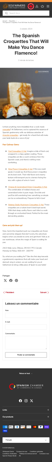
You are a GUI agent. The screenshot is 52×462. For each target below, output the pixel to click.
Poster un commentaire (26, 355)
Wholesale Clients (8, 451)
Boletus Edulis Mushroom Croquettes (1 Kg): (26, 204)
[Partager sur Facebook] (11, 280)
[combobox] (26, 13)
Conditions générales (36, 451)
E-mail (7, 322)
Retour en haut (24, 373)
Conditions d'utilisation (10, 454)
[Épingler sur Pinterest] (16, 280)
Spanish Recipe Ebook (9, 456)
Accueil (5, 21)
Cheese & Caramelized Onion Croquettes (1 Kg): (27, 187)
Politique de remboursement (28, 454)
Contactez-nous (44, 454)
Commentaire (10, 333)
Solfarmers (11, 448)
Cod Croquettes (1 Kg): (17, 151)
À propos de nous (21, 451)
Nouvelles (12, 21)
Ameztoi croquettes (10, 135)
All (20, 456)
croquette (6, 129)
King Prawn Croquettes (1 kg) (20, 169)
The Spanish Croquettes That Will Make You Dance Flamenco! (22, 22)
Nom (7, 310)
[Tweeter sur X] (5, 280)
